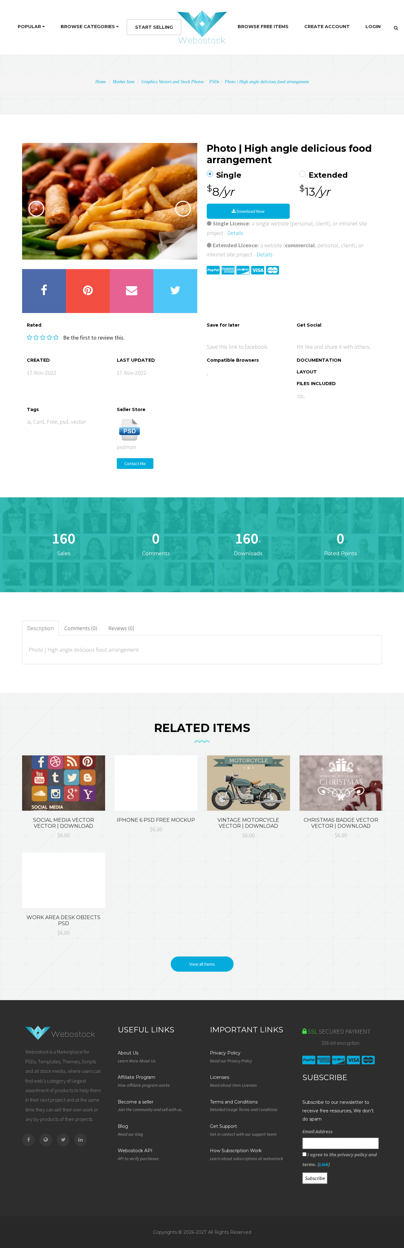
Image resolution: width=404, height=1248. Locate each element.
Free (52, 421)
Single (228, 175)
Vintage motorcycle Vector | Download (248, 823)
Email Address (317, 1131)
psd (64, 421)
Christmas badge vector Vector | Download (341, 823)
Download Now (250, 211)
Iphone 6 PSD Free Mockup (156, 820)
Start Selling (154, 27)
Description (40, 628)
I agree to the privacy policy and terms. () (339, 1159)
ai (29, 421)
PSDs (214, 81)
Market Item (123, 81)
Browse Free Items (263, 26)
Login (373, 26)
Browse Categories (88, 26)
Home (100, 81)
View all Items (202, 964)
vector (78, 421)
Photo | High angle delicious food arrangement (267, 81)
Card (38, 421)
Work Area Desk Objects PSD (63, 920)
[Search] (396, 28)
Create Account (327, 26)
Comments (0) (81, 628)
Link (323, 1164)
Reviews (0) (121, 628)
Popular (30, 26)
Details (235, 233)
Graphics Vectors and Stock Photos (172, 81)
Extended (328, 175)
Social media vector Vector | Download (63, 823)
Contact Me (135, 463)
